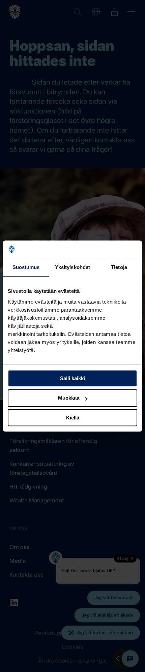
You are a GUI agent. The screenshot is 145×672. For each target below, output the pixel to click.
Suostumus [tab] (26, 267)
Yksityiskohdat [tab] (72, 267)
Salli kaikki (72, 378)
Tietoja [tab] (119, 267)
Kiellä (72, 417)
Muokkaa (68, 398)
